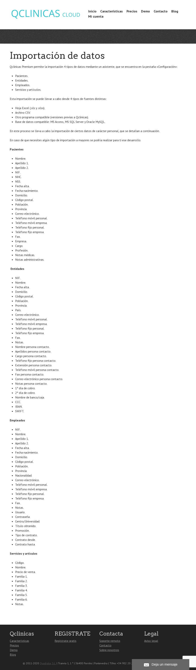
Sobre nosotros (109, 650)
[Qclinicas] (45, 19)
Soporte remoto (109, 641)
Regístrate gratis (65, 641)
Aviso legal (151, 641)
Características (111, 11)
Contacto (160, 11)
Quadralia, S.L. (48, 663)
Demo (145, 11)
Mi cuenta (95, 16)
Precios (132, 11)
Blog (174, 11)
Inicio (92, 11)
